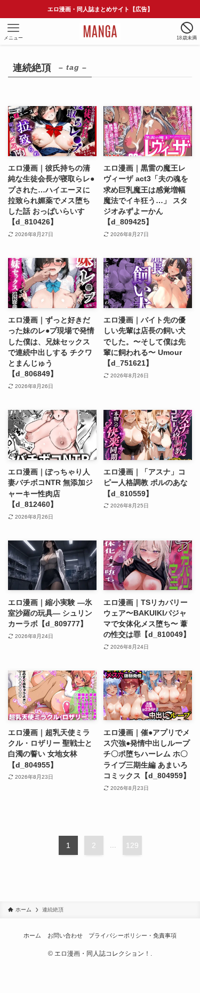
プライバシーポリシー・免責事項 (133, 935)
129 (132, 845)
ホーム (32, 935)
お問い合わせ (65, 935)
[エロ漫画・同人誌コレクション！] (100, 31)
